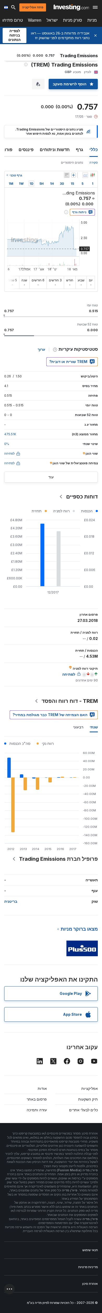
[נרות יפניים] (92, 175)
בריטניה (10, 901)
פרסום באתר (37, 1099)
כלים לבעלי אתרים (83, 1110)
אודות (42, 1088)
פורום (7, 149)
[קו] (85, 175)
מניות (92, 20)
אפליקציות (89, 1088)
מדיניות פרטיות (88, 1267)
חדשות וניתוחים (55, 149)
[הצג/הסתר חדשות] (67, 175)
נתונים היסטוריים (72, 162)
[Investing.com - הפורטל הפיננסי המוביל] (71, 7)
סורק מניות (72, 20)
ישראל (52, 20)
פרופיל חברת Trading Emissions (58, 859)
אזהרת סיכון (90, 1284)
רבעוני (78, 727)
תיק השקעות (88, 1099)
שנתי (94, 727)
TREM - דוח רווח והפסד (70, 701)
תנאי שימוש (90, 1250)
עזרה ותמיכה (37, 1110)
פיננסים (26, 149)
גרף (79, 149)
